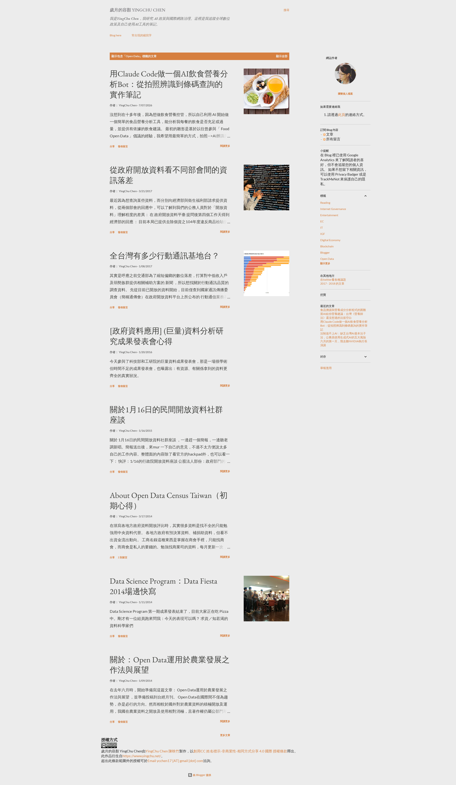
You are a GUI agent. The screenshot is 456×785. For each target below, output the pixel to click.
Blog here (115, 35)
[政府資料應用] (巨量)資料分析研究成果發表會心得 (167, 336)
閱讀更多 (225, 145)
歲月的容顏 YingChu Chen (137, 10)
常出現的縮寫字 (142, 35)
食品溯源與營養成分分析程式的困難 (343, 309)
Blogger (325, 252)
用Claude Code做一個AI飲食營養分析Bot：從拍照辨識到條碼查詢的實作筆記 (169, 84)
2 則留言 (122, 557)
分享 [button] (112, 146)
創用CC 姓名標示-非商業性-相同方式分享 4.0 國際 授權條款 (240, 751)
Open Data (327, 258)
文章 (329, 134)
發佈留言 (123, 146)
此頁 (341, 114)
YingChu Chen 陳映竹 (162, 751)
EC (322, 221)
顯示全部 (281, 56)
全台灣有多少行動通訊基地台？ (164, 256)
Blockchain (327, 246)
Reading (325, 202)
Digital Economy (330, 240)
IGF (322, 233)
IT (321, 227)
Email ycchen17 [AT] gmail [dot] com (175, 760)
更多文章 (225, 735)
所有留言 (332, 139)
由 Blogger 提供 (201, 775)
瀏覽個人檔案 (345, 93)
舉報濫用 (326, 368)
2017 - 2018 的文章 (332, 283)
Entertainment (329, 215)
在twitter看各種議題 (333, 279)
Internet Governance (333, 208)
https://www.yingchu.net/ (142, 756)
